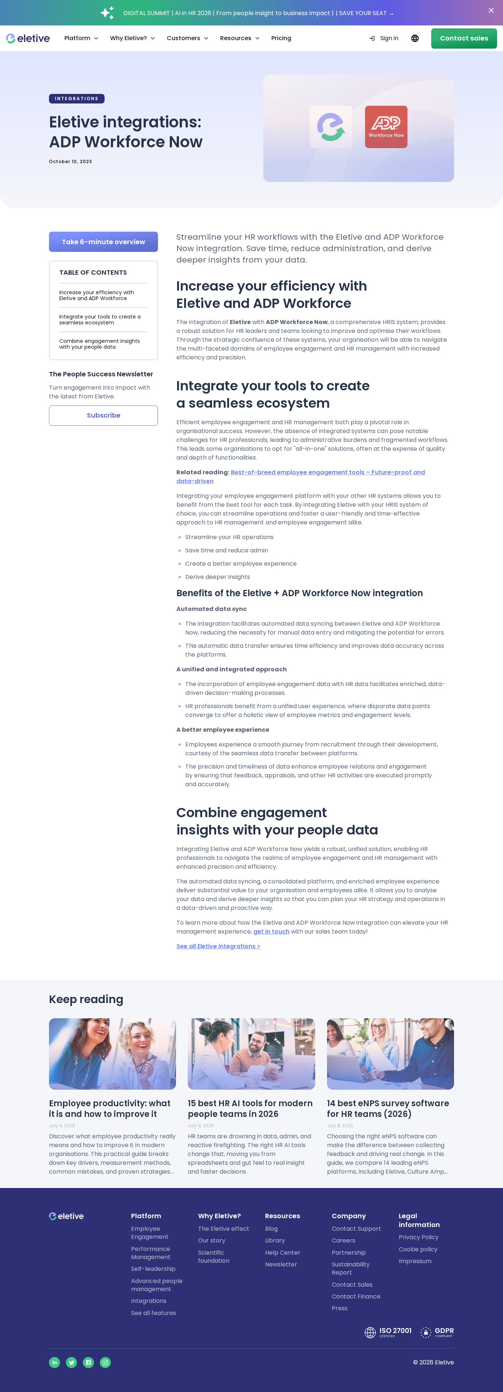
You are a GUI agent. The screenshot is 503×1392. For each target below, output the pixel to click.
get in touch (271, 931)
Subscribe (103, 415)
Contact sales (464, 38)
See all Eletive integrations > (218, 946)
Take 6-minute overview (103, 241)
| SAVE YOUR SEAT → (365, 13)
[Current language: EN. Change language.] (414, 38)
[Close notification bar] (491, 10)
